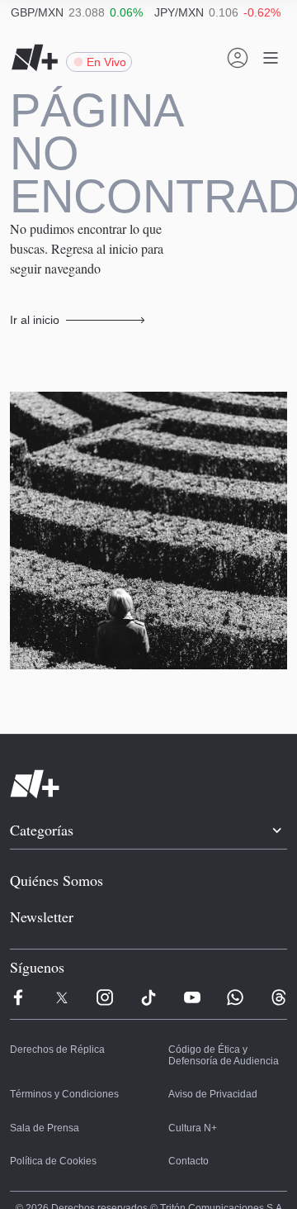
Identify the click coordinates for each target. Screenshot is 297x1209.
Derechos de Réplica (53, 1011)
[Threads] (279, 958)
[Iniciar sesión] (237, 58)
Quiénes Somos (53, 839)
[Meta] (18, 958)
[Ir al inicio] (148, 742)
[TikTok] (148, 958)
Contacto (187, 1122)
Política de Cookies (50, 1122)
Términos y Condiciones (60, 1056)
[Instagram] (105, 958)
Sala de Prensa (42, 1089)
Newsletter (41, 876)
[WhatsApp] (235, 958)
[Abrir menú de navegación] (270, 58)
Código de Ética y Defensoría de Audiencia (221, 1017)
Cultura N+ (191, 1089)
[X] (62, 958)
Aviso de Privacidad (210, 1056)
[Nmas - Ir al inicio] (34, 58)
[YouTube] (192, 958)
